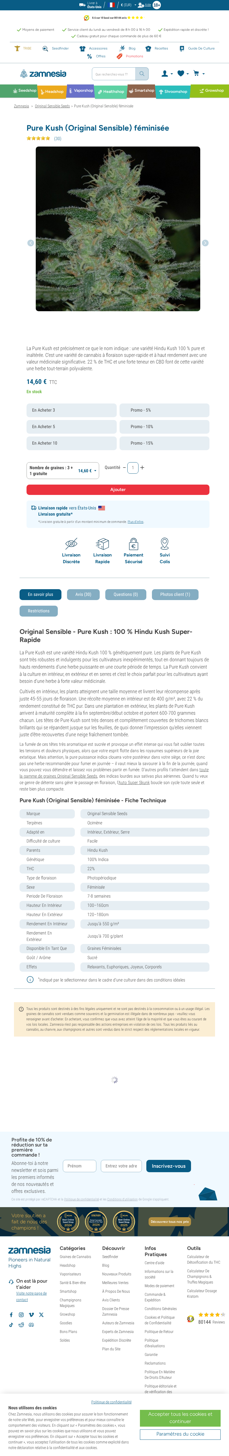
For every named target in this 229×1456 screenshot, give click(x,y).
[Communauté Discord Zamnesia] (31, 1325)
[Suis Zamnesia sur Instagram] (21, 1315)
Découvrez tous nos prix (170, 1222)
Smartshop (68, 1291)
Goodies (66, 1323)
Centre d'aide (154, 1263)
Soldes (65, 1340)
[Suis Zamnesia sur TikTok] (11, 1325)
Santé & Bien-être (73, 1282)
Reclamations (155, 1363)
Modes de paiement (159, 1285)
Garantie (151, 1354)
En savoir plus (40, 594)
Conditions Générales (161, 1308)
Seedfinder (110, 1256)
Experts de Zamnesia (118, 1331)
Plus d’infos (135, 522)
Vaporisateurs (70, 1274)
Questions (126, 594)
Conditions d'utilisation (122, 1199)
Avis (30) (83, 594)
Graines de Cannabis (75, 1256)
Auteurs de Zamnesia (118, 1323)
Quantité (112, 467)
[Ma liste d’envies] (183, 74)
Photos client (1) (175, 594)
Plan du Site (111, 1349)
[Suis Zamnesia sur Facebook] (11, 1315)
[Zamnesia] (51, 74)
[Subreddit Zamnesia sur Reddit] (21, 1325)
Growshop (67, 1314)
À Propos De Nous (116, 1291)
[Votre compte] (167, 74)
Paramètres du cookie (180, 1434)
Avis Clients (111, 1300)
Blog (105, 1265)
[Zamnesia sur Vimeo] (31, 1315)
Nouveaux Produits (116, 1274)
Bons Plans (68, 1331)
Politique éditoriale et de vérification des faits (160, 1392)
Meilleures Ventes (115, 1282)
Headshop (67, 1265)
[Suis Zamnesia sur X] (41, 1315)
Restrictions (38, 610)
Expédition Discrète (116, 1340)
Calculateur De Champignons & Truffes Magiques (200, 1276)
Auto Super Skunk (134, 782)
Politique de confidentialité (81, 1199)
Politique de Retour (159, 1331)
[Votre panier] (200, 74)
